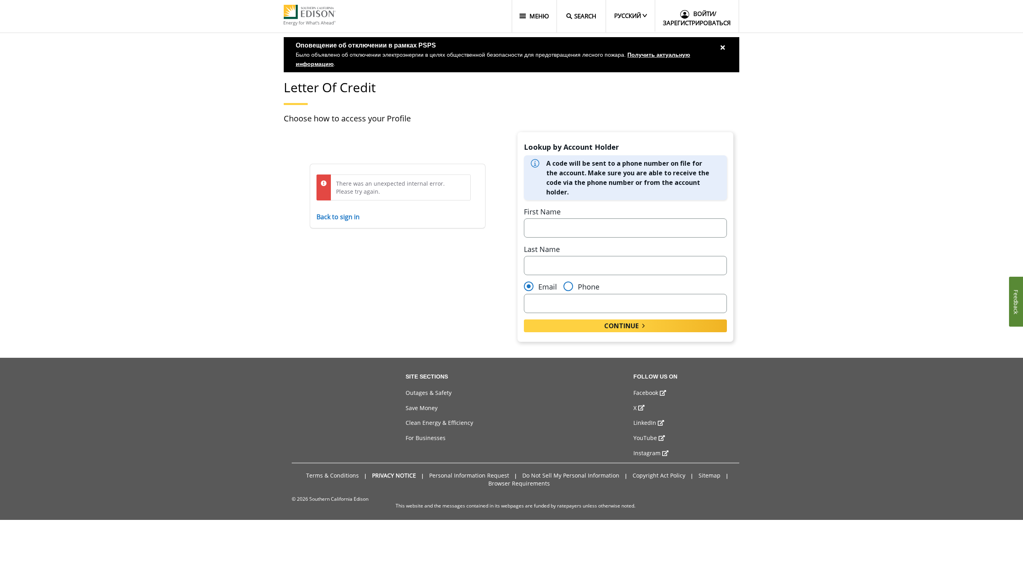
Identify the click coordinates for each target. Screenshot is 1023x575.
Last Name (542, 249)
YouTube (645, 438)
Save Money (422, 408)
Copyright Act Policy (659, 475)
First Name (542, 211)
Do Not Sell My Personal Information (570, 475)
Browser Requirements (519, 483)
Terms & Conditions (332, 475)
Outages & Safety (429, 393)
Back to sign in (338, 216)
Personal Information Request (469, 475)
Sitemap (709, 475)
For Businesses (426, 438)
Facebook (645, 393)
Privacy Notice (394, 475)
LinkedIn (644, 422)
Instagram (647, 453)
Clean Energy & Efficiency (439, 422)
